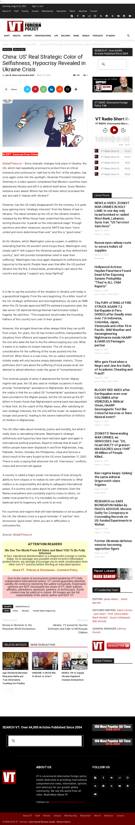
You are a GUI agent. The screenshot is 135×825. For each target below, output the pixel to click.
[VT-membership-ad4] (112, 91)
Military (65, 35)
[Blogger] (72, 16)
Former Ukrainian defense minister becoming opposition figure (113, 544)
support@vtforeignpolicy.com (67, 802)
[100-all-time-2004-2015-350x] (112, 730)
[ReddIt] (59, 89)
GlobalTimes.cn (12, 163)
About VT (6, 11)
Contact (93, 11)
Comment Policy (67, 570)
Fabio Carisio (124, 610)
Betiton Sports (64, 821)
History (27, 35)
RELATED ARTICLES (16, 644)
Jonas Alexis (111, 599)
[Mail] (83, 16)
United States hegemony (44, 610)
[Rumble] (95, 16)
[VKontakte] (118, 16)
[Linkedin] (51, 89)
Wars (76, 35)
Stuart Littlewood (120, 617)
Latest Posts (102, 195)
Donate (35, 11)
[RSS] (101, 16)
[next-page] (10, 690)
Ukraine (25, 610)
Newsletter (61, 11)
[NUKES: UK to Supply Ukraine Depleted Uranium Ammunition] (75, 661)
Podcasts (98, 35)
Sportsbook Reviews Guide (42, 821)
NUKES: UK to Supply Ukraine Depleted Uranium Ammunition (73, 676)
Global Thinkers (103, 660)
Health (16, 35)
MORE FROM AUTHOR (43, 644)
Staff (16, 11)
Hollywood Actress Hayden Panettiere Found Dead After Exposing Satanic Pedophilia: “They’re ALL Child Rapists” (113, 276)
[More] (76, 89)
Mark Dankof (99, 617)
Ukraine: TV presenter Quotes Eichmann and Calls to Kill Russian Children (68, 629)
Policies (25, 11)
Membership (47, 11)
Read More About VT (56, 794)
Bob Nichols (99, 621)
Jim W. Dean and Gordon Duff (20, 75)
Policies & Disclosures (41, 570)
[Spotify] (106, 16)
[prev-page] (4, 690)
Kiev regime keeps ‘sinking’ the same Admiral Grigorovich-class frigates (114, 479)
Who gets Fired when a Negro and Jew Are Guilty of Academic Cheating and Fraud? (114, 367)
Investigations (43, 35)
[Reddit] (89, 16)
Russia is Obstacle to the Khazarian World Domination (18, 627)
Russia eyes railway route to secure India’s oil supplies (113, 246)
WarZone (16, 44)
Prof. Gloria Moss (118, 613)
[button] (128, 35)
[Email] (67, 89)
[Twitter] (112, 16)
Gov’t (7, 35)
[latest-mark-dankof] (112, 579)
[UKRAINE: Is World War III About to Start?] (45, 661)
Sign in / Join (37, 6)
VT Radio (110, 35)
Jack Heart (100, 613)
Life (56, 35)
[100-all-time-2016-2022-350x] (112, 744)
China (15, 610)
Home (5, 44)
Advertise (83, 11)
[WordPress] (124, 16)
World (85, 35)
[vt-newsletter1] (112, 649)
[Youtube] (130, 16)
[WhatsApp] (43, 89)
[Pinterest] (35, 89)
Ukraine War (30, 44)
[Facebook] (77, 16)
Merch (72, 11)
